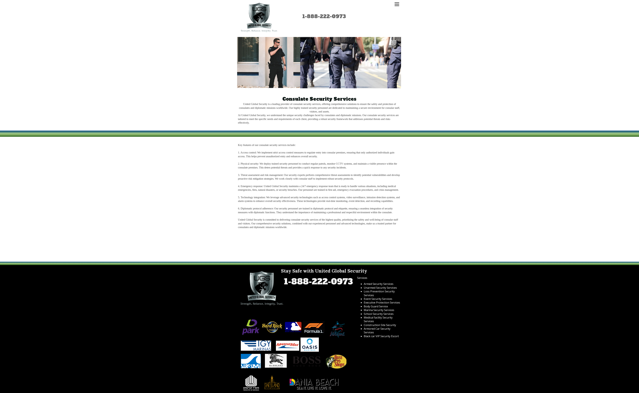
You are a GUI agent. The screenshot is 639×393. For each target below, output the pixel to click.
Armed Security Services (378, 284)
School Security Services (379, 314)
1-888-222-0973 (324, 16)
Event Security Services (378, 299)
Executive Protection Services (382, 302)
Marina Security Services (379, 310)
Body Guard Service (376, 306)
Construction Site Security (380, 325)
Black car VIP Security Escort (381, 336)
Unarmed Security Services (380, 288)
